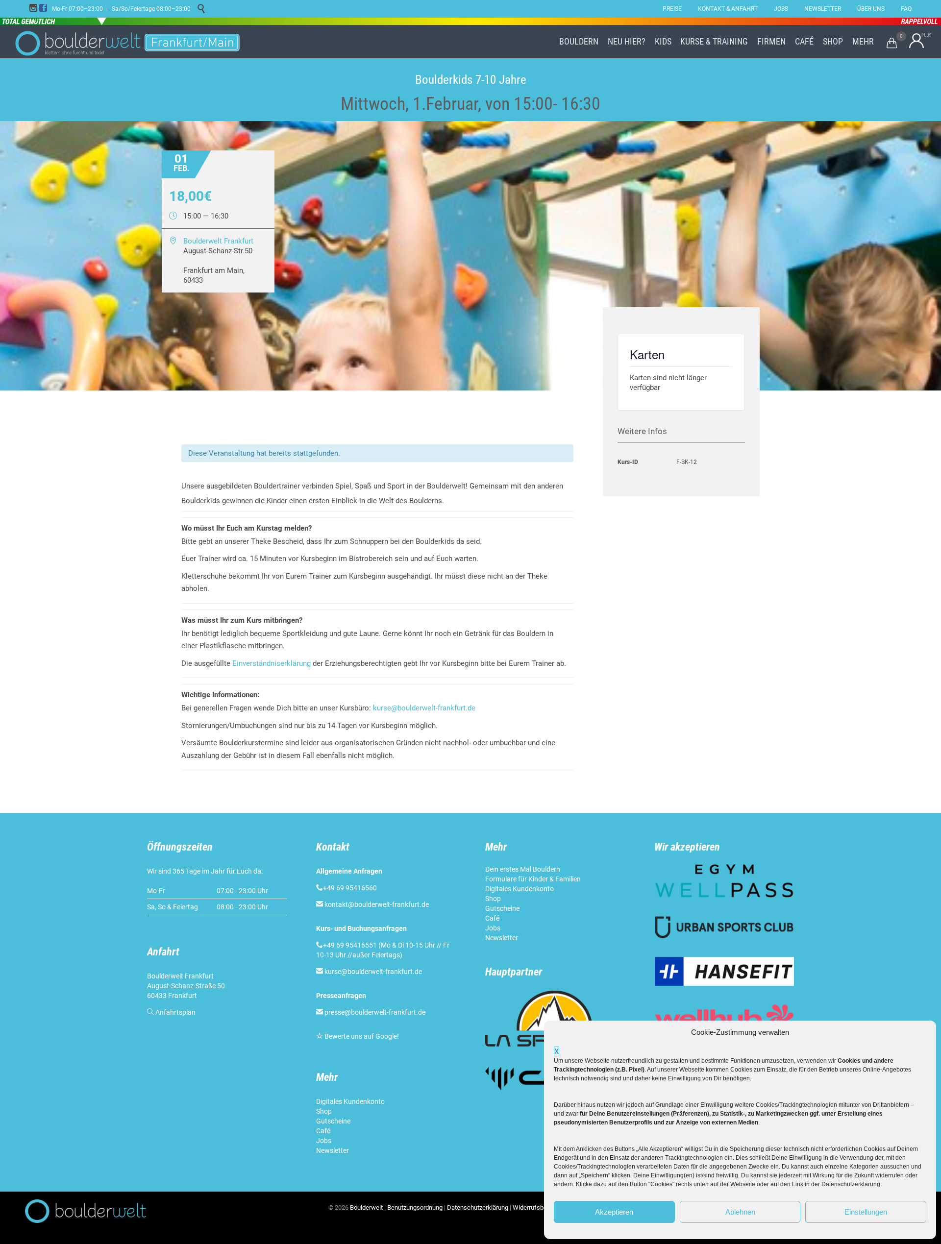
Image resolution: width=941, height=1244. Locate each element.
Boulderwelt (366, 1207)
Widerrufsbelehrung (540, 1207)
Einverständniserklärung (271, 663)
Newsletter (333, 1150)
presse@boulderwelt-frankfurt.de (374, 1012)
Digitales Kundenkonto (351, 1101)
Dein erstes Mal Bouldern (522, 869)
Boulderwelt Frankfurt (218, 241)
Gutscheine (333, 1121)
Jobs (323, 1141)
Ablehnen (740, 1212)
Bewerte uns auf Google (360, 1036)
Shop (324, 1111)
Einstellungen (865, 1212)
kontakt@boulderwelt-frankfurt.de (376, 904)
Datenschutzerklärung (477, 1207)
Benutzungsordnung (415, 1207)
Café (323, 1131)
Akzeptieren (614, 1212)
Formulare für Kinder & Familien (533, 879)
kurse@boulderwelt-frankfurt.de (424, 708)
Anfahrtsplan (175, 1012)
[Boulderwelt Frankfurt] (127, 42)
